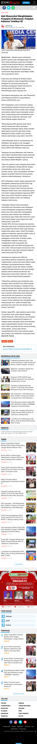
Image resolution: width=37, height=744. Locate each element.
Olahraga (9, 616)
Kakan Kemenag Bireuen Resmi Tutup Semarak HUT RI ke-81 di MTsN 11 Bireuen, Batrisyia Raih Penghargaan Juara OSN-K (12, 518)
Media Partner (14, 729)
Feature (3, 703)
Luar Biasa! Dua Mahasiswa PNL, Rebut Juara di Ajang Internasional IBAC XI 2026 (13, 554)
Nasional (22, 708)
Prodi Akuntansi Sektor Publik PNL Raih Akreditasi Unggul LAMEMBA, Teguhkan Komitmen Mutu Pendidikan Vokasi (13, 530)
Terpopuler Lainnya (18, 694)
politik (8, 620)
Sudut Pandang (23, 713)
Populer (26, 2)
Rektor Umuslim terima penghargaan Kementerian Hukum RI (13, 482)
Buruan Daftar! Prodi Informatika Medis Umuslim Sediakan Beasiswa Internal (18, 349)
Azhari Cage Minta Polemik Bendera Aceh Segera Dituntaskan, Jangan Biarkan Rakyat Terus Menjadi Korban (13, 445)
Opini (20, 711)
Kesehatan (4, 708)
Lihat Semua (18, 564)
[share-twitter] (8, 8)
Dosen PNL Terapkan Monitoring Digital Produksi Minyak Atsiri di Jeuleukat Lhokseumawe (12, 542)
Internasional (6, 705)
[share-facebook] (4, 8)
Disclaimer (27, 726)
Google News (22, 729)
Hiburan (21, 703)
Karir (32, 726)
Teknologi (4, 716)
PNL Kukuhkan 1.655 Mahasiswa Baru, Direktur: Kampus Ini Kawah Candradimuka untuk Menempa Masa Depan (12, 506)
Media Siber (20, 726)
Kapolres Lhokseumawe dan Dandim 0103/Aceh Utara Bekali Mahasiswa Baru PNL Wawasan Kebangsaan (12, 494)
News (10, 341)
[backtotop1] (35, 731)
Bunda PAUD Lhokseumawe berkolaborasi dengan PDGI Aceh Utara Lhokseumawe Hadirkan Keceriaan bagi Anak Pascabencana (12, 457)
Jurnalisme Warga (25, 705)
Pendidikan (4, 713)
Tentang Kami (6, 726)
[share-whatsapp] (13, 8)
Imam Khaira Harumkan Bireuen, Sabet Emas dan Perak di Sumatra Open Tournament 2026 (13, 470)
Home (2, 12)
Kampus (8, 625)
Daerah (4, 341)
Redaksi (14, 726)
